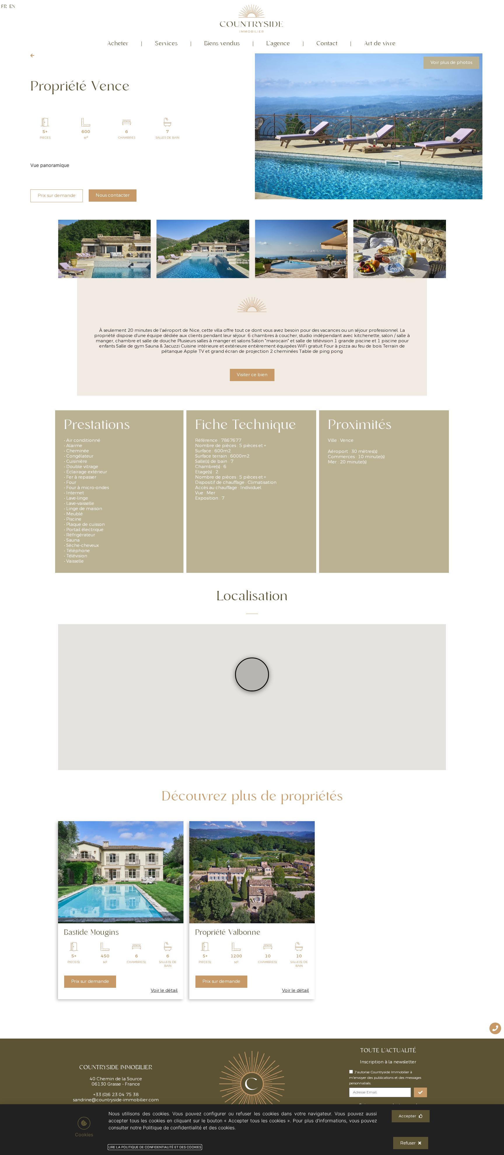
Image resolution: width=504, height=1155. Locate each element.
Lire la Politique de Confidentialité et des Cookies (154, 1147)
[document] (252, 577)
